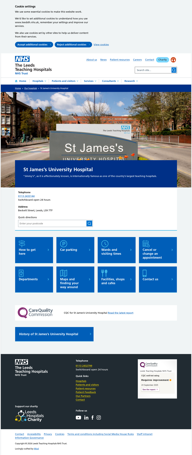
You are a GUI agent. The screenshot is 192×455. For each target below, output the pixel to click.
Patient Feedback (86, 392)
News (103, 59)
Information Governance (29, 437)
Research (129, 81)
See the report (148, 389)
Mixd (36, 448)
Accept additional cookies (32, 44)
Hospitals (38, 81)
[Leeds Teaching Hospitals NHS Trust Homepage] (33, 65)
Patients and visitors (63, 81)
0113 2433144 (26, 196)
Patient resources (120, 59)
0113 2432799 (84, 365)
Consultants (109, 81)
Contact (149, 59)
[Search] (173, 70)
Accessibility (34, 434)
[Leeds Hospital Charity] (33, 416)
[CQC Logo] (149, 367)
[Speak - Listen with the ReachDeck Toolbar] (173, 59)
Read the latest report (120, 312)
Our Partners (83, 396)
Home (22, 81)
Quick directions (27, 217)
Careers (137, 59)
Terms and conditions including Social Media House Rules (100, 434)
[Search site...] (153, 70)
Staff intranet (144, 434)
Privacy (48, 434)
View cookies (101, 44)
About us (91, 59)
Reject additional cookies (71, 44)
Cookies (59, 434)
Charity (162, 59)
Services (88, 81)
